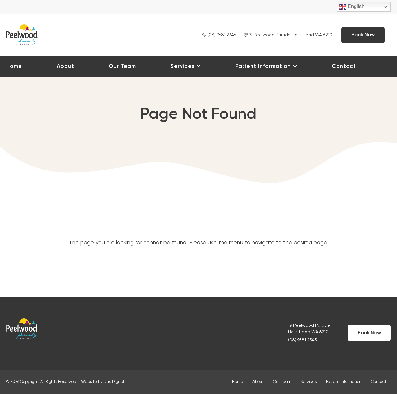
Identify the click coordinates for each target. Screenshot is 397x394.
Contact (344, 66)
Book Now (363, 35)
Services (182, 66)
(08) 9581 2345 (221, 35)
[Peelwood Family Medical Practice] (22, 34)
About (65, 66)
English (355, 6)
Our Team (122, 66)
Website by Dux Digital (102, 382)
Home (14, 66)
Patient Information (263, 66)
